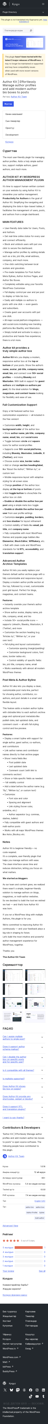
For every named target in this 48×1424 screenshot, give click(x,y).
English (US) (40, 1201)
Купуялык (8, 1325)
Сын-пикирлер (12, 121)
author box (40, 1207)
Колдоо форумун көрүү (15, 1295)
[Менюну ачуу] (43, 4)
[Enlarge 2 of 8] (41, 973)
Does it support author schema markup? (14, 1047)
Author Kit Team (19, 96)
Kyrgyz (12, 1383)
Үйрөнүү (7, 1334)
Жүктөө (8, 104)
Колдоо (9, 141)
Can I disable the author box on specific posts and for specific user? (14, 1059)
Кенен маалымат (14, 114)
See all (42, 1271)
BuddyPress (10, 1371)
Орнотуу (9, 128)
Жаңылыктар (9, 1316)
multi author (39, 1218)
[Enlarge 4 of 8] (41, 986)
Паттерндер (31, 1325)
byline (41, 1213)
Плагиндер (31, 1321)
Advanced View (10, 1225)
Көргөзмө (30, 1311)
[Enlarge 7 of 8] (19, 1014)
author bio (30, 1207)
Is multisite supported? (14, 1078)
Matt (6, 1362)
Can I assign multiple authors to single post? (14, 1037)
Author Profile (32, 1213)
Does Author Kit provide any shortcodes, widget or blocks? (18, 1097)
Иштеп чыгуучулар (12, 1343)
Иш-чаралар (31, 1339)
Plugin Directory (10, 12)
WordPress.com (12, 1357)
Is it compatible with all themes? (18, 1070)
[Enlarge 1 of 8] (19, 973)
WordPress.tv (11, 1348)
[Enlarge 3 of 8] (19, 986)
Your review (8, 1271)
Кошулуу (30, 1334)
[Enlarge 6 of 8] (41, 1000)
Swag (29, 1348)
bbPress (8, 1366)
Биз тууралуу (10, 1311)
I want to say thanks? (13, 1117)
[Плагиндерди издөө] (31, 30)
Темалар (29, 1316)
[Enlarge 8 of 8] (41, 1014)
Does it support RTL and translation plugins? (14, 1107)
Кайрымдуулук (34, 1343)
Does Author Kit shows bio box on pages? (14, 1087)
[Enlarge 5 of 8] (19, 1000)
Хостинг (7, 1321)
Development (12, 134)
